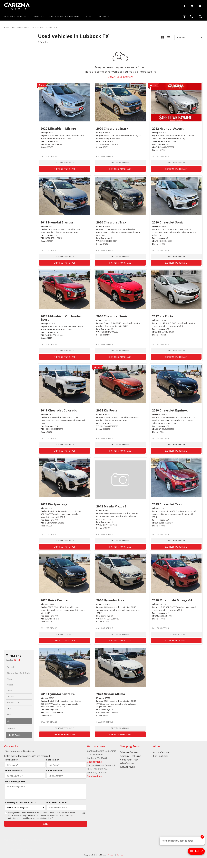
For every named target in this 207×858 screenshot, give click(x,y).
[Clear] (17, 660)
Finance (38, 16)
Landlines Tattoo (13, 844)
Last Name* (52, 759)
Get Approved (127, 766)
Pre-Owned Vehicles (15, 16)
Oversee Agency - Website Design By (23, 839)
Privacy (111, 855)
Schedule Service (129, 752)
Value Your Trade (129, 759)
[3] (185, 16)
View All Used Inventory (120, 76)
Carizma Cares (160, 756)
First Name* (11, 759)
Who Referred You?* (57, 802)
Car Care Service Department (65, 16)
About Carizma (161, 752)
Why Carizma (127, 763)
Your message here (15, 781)
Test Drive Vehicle (64, 162)
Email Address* (54, 770)
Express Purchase (65, 168)
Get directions (94, 761)
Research (104, 16)
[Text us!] (196, 852)
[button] (200, 16)
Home (7, 27)
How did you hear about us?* (20, 802)
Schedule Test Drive (130, 756)
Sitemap (120, 855)
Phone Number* (13, 770)
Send (46, 823)
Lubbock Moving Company (18, 849)
